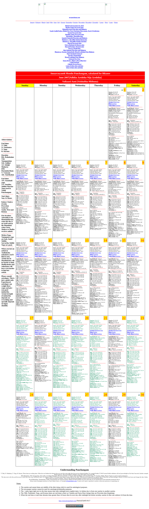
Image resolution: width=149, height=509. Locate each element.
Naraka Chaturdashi (74, 55)
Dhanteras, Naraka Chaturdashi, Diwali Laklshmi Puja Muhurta (74, 52)
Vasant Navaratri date (74, 33)
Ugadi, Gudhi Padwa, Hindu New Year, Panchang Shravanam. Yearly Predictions (74, 31)
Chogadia (95, 22)
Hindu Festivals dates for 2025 (74, 26)
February (38, 22)
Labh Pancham (74, 62)
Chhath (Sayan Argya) (74, 64)
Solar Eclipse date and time (74, 67)
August (63, 22)
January (32, 22)
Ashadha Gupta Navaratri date (74, 34)
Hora (106, 22)
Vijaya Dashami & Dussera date (74, 45)
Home (116, 22)
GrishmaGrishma (114, 104)
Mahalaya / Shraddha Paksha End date (74, 41)
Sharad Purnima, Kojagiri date (74, 46)
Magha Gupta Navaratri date (75, 27)
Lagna (101, 22)
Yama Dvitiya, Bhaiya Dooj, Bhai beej (74, 60)
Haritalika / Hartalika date (74, 36)
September (69, 22)
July (58, 22)
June (55, 22)
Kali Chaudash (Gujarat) (74, 53)
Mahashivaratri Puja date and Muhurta (74, 29)
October (75, 22)
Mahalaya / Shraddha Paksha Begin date (74, 39)
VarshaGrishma (96, 333)
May (51, 22)
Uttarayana (114, 102)
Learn (111, 22)
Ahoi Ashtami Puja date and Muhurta (74, 50)
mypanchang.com (74, 17)
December (89, 22)
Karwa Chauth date (74, 48)
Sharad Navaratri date (74, 43)
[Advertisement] (30, 8)
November (82, 22)
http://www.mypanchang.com (67, 501)
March (43, 22)
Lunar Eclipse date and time (74, 66)
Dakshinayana (96, 330)
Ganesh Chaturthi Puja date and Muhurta (74, 38)
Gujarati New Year (74, 59)
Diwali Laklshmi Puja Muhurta (74, 57)
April (47, 22)
